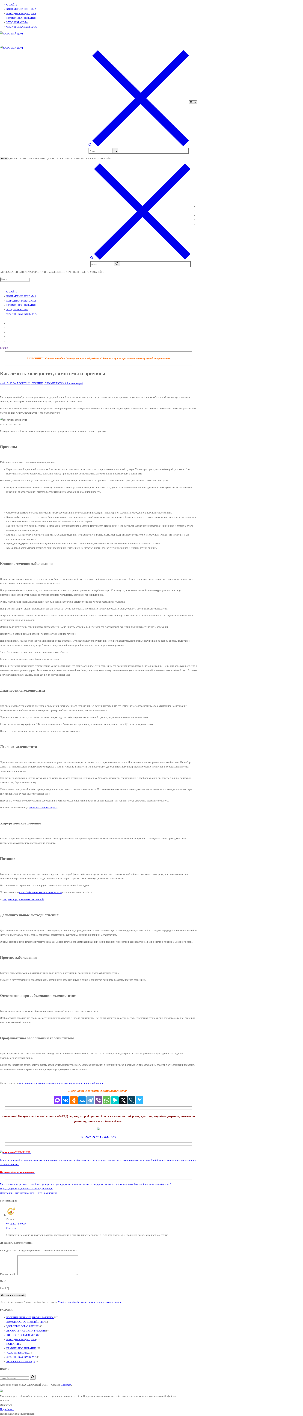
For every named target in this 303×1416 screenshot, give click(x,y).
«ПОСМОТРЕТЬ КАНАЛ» (98, 1136)
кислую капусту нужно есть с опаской (23, 899)
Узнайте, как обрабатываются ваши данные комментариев (89, 1302)
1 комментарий (74, 383)
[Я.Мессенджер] (115, 1100)
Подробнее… (7, 1409)
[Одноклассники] (74, 1100)
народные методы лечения (107, 1184)
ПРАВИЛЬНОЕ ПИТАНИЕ (21, 1348)
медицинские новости (80, 1184)
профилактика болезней (158, 1184)
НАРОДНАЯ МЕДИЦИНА (21, 1339)
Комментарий (8, 1274)
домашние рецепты (18, 1184)
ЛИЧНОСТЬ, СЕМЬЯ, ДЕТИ (22, 1335)
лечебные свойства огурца (43, 807)
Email (4, 1288)
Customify (66, 1384)
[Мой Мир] (82, 1100)
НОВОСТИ (12, 1344)
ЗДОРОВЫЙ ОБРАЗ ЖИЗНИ (22, 1326)
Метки (4, 1184)
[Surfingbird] (139, 1100)
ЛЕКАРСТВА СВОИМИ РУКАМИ (25, 1330)
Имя (3, 1281)
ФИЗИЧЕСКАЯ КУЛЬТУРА (21, 1357)
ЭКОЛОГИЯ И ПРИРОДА (20, 1361)
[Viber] (98, 1100)
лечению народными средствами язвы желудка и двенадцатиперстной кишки (61, 1083)
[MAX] (57, 1100)
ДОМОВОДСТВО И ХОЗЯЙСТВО (25, 1321)
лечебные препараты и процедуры (48, 1184)
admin (3, 383)
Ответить (11, 1228)
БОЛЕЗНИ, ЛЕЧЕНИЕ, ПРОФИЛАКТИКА (42, 383)
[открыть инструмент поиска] (139, 145)
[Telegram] (90, 1100)
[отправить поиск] (115, 150)
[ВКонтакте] (65, 1100)
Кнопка (4, 348)
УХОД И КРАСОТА (17, 1352)
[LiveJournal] (131, 1100)
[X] (123, 1100)
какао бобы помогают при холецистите (40, 892)
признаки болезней (133, 1184)
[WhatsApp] (106, 1100)
